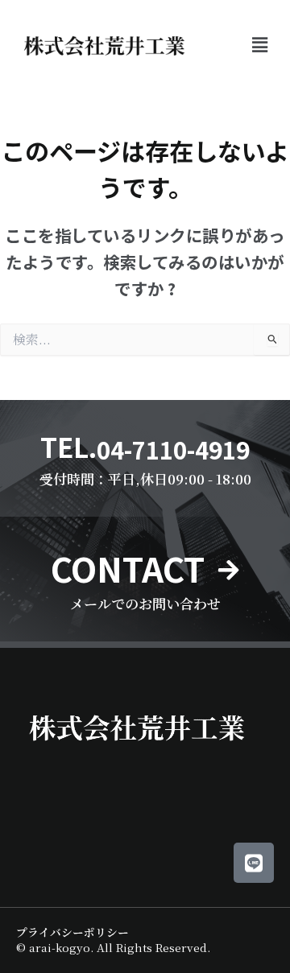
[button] (260, 44)
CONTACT (128, 567)
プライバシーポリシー (72, 932)
